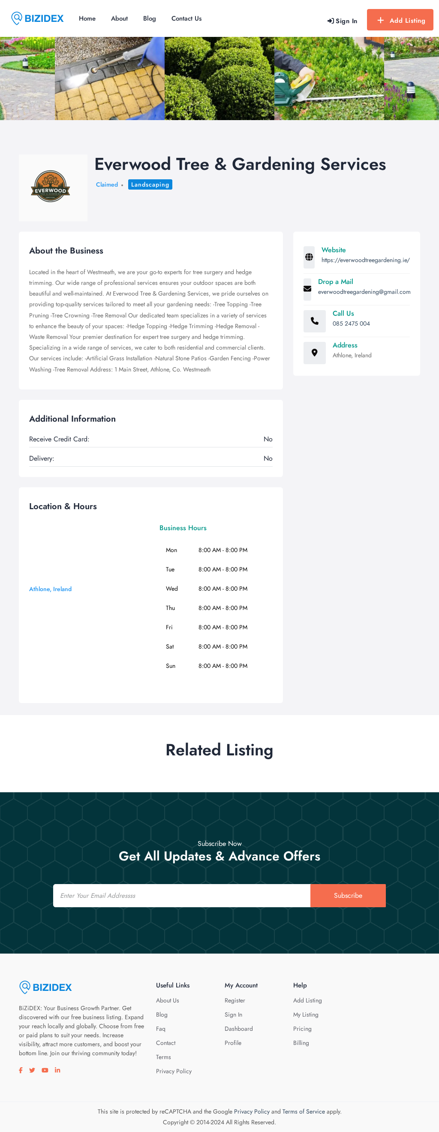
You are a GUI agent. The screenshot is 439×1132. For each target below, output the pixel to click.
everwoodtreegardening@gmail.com (364, 291)
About (119, 18)
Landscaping (150, 184)
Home (87, 18)
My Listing (306, 1014)
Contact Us (186, 18)
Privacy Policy (174, 1071)
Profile (233, 1042)
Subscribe (348, 895)
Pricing (302, 1028)
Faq (160, 1028)
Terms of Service (304, 1111)
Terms (163, 1057)
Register (235, 1000)
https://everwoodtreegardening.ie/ (366, 260)
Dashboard (239, 1028)
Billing (301, 1042)
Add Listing (408, 20)
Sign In (233, 1014)
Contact (165, 1042)
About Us (167, 1000)
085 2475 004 (351, 323)
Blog (149, 18)
